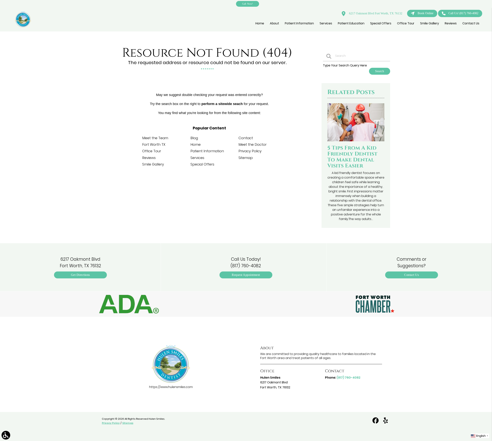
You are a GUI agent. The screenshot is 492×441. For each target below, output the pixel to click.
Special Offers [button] (380, 23)
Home (195, 144)
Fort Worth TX (153, 144)
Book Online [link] (425, 13)
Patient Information (207, 151)
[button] (129, 304)
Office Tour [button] (405, 23)
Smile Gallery (153, 164)
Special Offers (202, 164)
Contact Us (411, 275)
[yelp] (385, 422)
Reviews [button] (451, 23)
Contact (246, 138)
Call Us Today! (246, 262)
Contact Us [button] (470, 23)
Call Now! (247, 3)
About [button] (274, 23)
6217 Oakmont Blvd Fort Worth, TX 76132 (375, 13)
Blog (194, 138)
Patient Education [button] (351, 23)
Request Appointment (246, 275)
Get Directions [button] (80, 275)
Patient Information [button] (299, 23)
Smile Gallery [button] (429, 23)
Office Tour (151, 151)
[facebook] (375, 422)
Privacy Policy (250, 151)
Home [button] (259, 23)
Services (197, 157)
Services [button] (326, 23)
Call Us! (463, 13)
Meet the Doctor (253, 144)
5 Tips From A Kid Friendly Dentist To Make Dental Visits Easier (352, 156)
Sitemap (246, 157)
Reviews (149, 157)
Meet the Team (155, 138)
